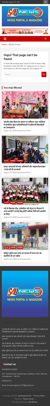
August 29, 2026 (10, 131)
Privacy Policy (39, 396)
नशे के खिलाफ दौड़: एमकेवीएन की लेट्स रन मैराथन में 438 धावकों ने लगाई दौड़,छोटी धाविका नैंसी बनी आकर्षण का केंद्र (25, 211)
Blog (6, 116)
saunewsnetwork (24, 131)
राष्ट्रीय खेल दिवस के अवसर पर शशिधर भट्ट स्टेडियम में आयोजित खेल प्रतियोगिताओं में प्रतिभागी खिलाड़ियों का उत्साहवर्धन (24, 125)
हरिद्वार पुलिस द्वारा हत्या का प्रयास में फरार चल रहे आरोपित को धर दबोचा (25, 351)
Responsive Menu (45, 2)
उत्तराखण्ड (19, 116)
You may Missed (13, 87)
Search (44, 74)
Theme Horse (28, 399)
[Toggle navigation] (5, 39)
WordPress (32, 402)
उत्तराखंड (12, 116)
